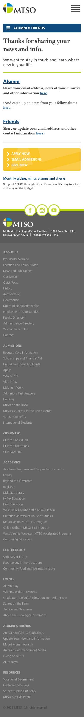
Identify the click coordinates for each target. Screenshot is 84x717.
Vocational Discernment (18, 679)
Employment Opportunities (20, 312)
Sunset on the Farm (16, 603)
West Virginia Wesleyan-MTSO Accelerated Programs (37, 533)
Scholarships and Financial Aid (22, 358)
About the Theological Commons (24, 615)
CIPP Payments (12, 452)
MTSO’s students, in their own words (27, 411)
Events (8, 579)
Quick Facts (10, 282)
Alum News (10, 662)
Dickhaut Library (13, 493)
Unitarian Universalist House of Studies (28, 516)
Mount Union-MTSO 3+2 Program (25, 522)
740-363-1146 (49, 234)
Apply (7, 370)
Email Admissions (26, 159)
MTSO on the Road (15, 405)
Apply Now (20, 154)
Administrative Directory (18, 323)
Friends (11, 121)
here (43, 93)
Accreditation (11, 294)
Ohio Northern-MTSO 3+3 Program (26, 528)
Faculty (7, 475)
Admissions (12, 346)
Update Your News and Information (26, 638)
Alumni (11, 81)
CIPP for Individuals (15, 440)
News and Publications (17, 271)
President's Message (16, 259)
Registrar (9, 487)
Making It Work (13, 388)
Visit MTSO (10, 382)
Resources (11, 672)
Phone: (45, 234)
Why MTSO (10, 376)
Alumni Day (10, 586)
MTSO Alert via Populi (17, 697)
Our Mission (11, 277)
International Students (17, 423)
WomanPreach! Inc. (16, 329)
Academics (12, 462)
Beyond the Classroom (17, 481)
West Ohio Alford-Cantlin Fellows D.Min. (29, 510)
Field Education (13, 504)
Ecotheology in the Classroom (22, 563)
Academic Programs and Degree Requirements (33, 469)
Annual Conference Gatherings (23, 633)
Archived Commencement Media (24, 650)
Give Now (19, 165)
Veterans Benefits (14, 417)
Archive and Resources (17, 609)
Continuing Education (17, 539)
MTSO (19, 8)
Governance (11, 300)
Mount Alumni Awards (18, 644)
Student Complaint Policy (19, 691)
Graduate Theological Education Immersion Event (35, 598)
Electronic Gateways (16, 685)
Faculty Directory (14, 317)
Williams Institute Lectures (20, 592)
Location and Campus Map (20, 265)
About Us (10, 252)
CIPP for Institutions (16, 446)
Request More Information (20, 353)
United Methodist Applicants (21, 364)
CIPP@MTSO (11, 433)
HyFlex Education (14, 498)
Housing (8, 399)
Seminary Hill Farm (15, 557)
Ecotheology (14, 550)
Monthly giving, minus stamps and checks (34, 178)
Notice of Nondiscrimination (21, 306)
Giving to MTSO (13, 656)
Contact (8, 335)
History (7, 288)
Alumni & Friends (17, 626)
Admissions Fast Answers (19, 393)
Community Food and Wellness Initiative (29, 568)
